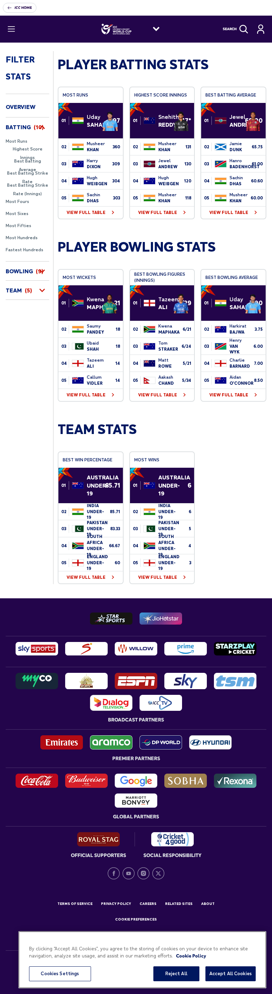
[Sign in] (260, 29)
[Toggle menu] (11, 29)
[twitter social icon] (158, 873)
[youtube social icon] (129, 873)
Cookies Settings (60, 973)
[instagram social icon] (143, 873)
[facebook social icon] (114, 873)
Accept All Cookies (230, 973)
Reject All (176, 973)
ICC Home (23, 7)
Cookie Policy (191, 956)
